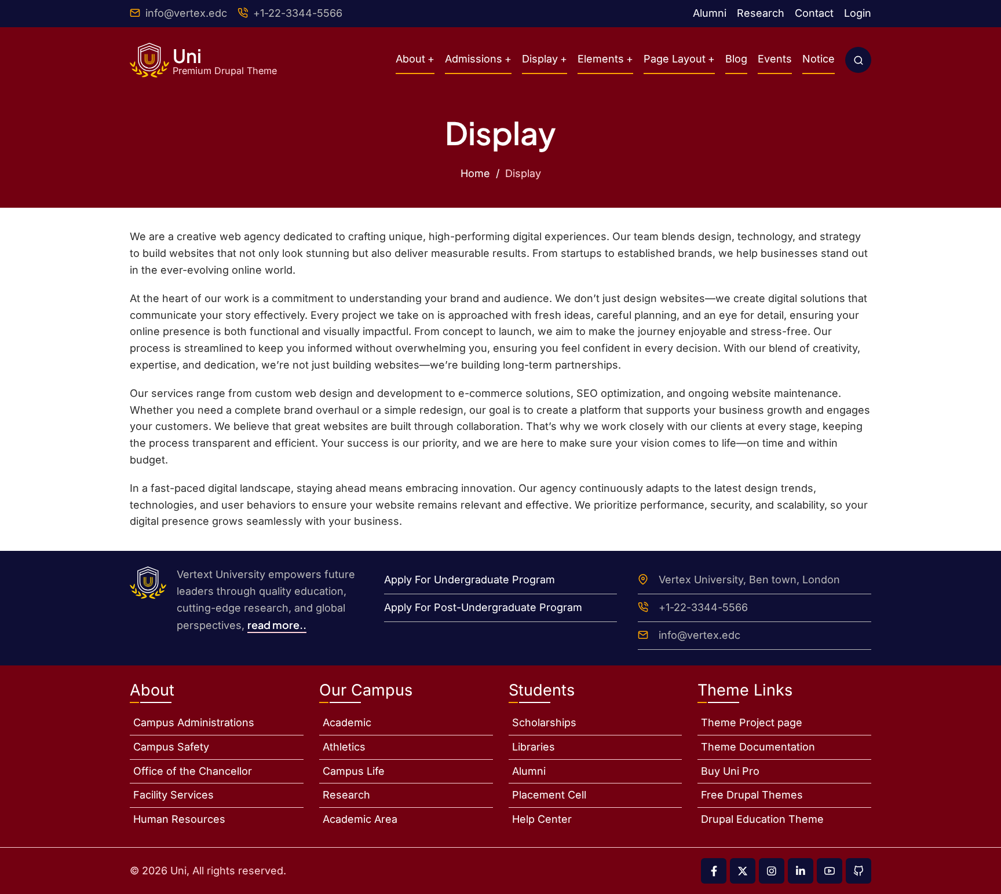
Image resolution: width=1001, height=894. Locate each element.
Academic (347, 722)
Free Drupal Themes (752, 795)
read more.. (276, 624)
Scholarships (544, 722)
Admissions (473, 59)
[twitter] (742, 871)
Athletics (344, 747)
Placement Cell (549, 795)
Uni (187, 55)
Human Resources (179, 819)
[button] (858, 60)
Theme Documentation (758, 747)
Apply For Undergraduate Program (469, 579)
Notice (818, 59)
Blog (736, 59)
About (410, 59)
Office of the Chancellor (192, 771)
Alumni (709, 13)
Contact (814, 13)
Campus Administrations (193, 722)
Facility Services (173, 795)
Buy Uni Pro (730, 771)
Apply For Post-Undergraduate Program (483, 607)
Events (775, 59)
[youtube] (829, 871)
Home (475, 173)
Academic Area (360, 819)
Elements (601, 59)
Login (857, 13)
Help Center (542, 819)
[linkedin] (800, 871)
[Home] (149, 60)
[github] (858, 871)
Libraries (533, 747)
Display (540, 59)
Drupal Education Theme (762, 819)
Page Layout (675, 59)
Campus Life (354, 771)
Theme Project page (751, 722)
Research (760, 13)
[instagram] (771, 871)
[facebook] (713, 871)
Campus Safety (171, 747)
